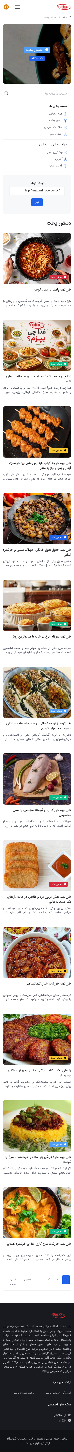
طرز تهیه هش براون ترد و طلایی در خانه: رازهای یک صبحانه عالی (39, 899)
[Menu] (6, 7)
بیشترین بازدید (54, 152)
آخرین (59, 159)
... (39, 1279)
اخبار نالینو (56, 134)
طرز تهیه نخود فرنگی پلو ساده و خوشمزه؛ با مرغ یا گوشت (38, 1160)
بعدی (27, 1279)
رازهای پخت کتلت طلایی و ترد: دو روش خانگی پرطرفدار (39, 1073)
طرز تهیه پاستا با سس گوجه (52, 289)
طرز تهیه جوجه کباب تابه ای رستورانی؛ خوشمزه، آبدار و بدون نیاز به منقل (40, 466)
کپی (37, 202)
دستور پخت (56, 121)
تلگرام (63, 1421)
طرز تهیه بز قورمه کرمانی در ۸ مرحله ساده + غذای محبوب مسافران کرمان (38, 726)
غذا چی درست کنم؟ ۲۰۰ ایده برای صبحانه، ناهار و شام (38, 379)
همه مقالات (56, 114)
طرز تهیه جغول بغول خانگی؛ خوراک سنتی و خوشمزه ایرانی (37, 552)
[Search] (6, 94)
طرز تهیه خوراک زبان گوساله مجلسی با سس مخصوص (42, 813)
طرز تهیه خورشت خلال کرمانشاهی (48, 983)
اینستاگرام (60, 1415)
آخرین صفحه (13, 1282)
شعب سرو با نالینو (23, 1393)
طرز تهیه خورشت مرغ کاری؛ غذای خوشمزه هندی (39, 1244)
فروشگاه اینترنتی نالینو (58, 1393)
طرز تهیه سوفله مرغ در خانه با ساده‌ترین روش (41, 636)
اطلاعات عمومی (53, 127)
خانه (65, 17)
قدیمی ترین (56, 166)
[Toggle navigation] (17, 7)
